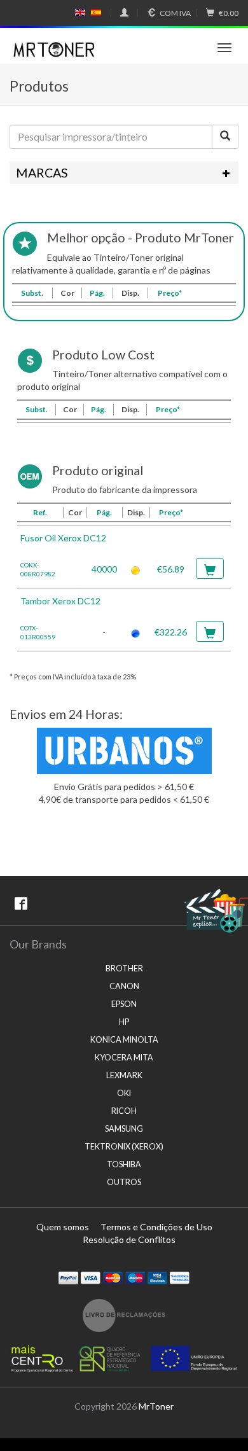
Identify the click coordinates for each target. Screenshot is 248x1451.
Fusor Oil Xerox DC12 (63, 537)
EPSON (124, 1004)
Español (96, 13)
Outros (124, 1182)
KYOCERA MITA (124, 1057)
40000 (104, 569)
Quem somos (62, 1226)
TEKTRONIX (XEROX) (124, 1146)
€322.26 (171, 632)
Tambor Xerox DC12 (60, 600)
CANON (124, 986)
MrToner (156, 1406)
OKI (124, 1093)
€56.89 (170, 569)
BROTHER (124, 968)
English (80, 13)
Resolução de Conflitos (129, 1239)
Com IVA (175, 13)
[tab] (124, 173)
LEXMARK (124, 1075)
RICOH (124, 1111)
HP (124, 1022)
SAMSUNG (124, 1129)
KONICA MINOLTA (124, 1040)
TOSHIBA (124, 1164)
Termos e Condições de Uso (156, 1226)
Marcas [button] (42, 172)
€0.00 (228, 13)
